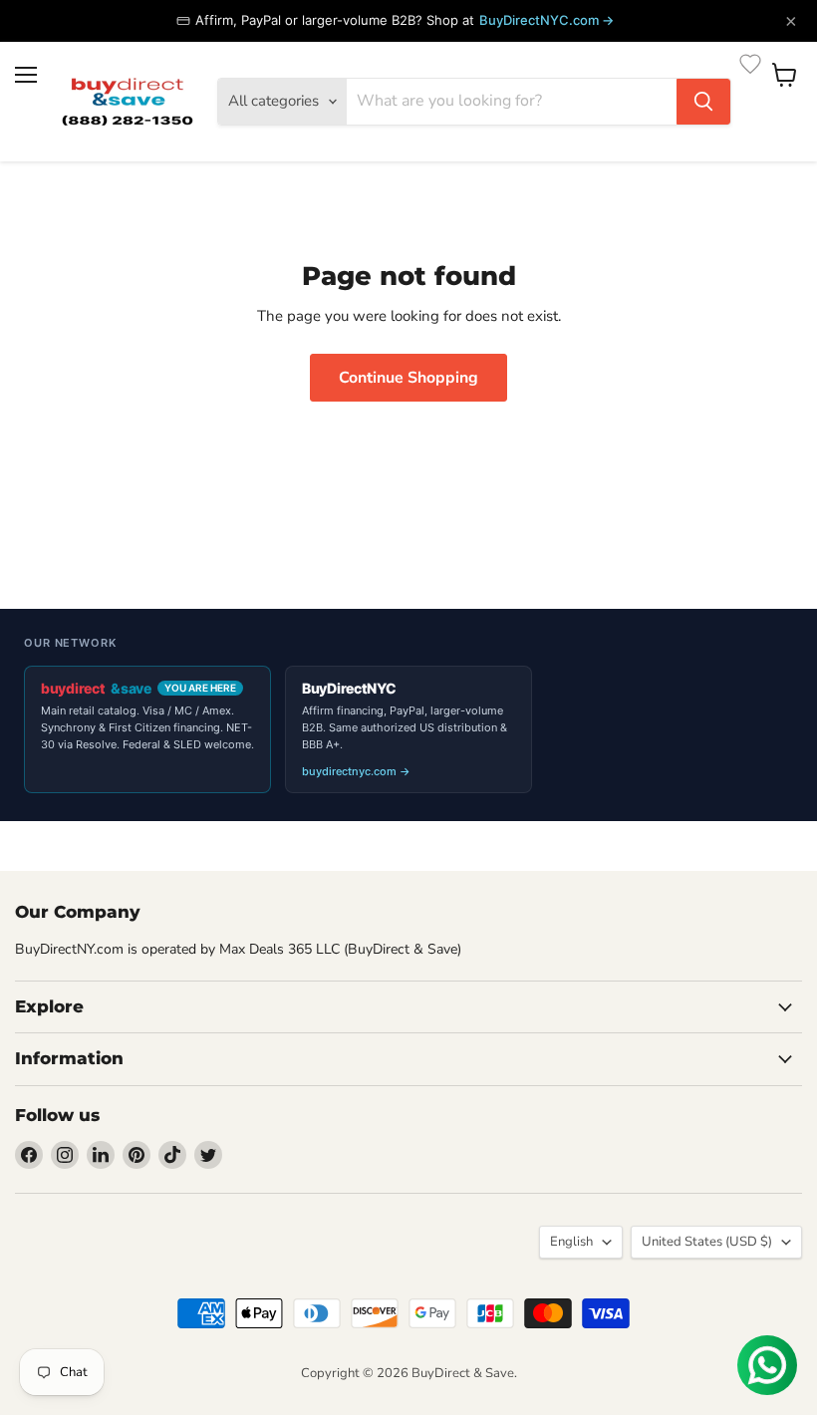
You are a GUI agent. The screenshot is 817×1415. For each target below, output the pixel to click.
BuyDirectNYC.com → (546, 20)
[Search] (703, 102)
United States (707, 1242)
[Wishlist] (750, 64)
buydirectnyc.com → (356, 771)
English (571, 1242)
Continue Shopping (408, 378)
